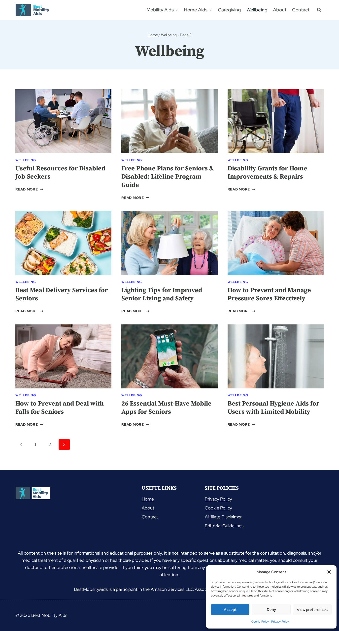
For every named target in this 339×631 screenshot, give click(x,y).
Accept (230, 609)
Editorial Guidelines (224, 526)
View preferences (312, 609)
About (279, 10)
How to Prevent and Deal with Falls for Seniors (59, 408)
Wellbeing (256, 10)
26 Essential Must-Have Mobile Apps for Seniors (166, 408)
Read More (29, 189)
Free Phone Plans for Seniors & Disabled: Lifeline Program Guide (167, 176)
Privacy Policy (280, 622)
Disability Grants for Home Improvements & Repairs (267, 172)
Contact (300, 10)
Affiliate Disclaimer (223, 517)
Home (148, 499)
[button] (329, 571)
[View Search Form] (319, 9)
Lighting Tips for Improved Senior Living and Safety (161, 294)
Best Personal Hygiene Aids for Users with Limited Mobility (273, 408)
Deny (271, 609)
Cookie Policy (260, 622)
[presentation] (63, 121)
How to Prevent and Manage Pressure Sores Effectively (269, 294)
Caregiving (229, 10)
